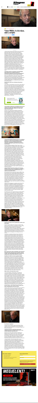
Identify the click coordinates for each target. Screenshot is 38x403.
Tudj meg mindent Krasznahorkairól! (29, 5)
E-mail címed (21, 355)
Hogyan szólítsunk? (22, 357)
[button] (1, 7)
